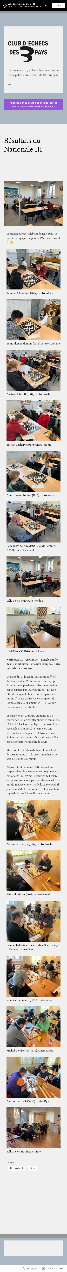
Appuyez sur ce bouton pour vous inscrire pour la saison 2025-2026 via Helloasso (33, 104)
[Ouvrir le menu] (10, 85)
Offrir (58, 5)
